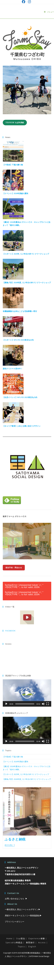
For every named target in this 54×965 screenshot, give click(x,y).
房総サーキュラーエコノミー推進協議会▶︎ (23, 915)
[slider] (24, 704)
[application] (27, 693)
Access (42, 942)
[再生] (6, 703)
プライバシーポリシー (14, 921)
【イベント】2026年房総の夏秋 (15, 193)
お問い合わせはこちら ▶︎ (16, 898)
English (32, 946)
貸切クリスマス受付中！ (13, 368)
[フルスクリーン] (47, 703)
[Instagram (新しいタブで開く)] (29, 1)
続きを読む (10, 845)
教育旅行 (30, 942)
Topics (21, 946)
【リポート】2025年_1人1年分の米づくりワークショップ (26, 254)
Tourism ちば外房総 (15, 122)
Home (9, 938)
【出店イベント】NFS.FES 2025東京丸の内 (20, 397)
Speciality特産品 (14, 942)
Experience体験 (37, 938)
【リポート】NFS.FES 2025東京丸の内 (18, 340)
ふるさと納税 (15, 839)
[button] (27, 693)
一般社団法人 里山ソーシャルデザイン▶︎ (22, 909)
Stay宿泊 (20, 938)
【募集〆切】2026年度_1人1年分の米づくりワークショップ (27, 282)
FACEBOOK (10, 630)
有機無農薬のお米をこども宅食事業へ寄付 (20, 311)
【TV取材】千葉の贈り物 (13, 164)
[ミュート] (43, 703)
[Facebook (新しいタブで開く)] (24, 1)
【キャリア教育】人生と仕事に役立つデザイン (22, 426)
